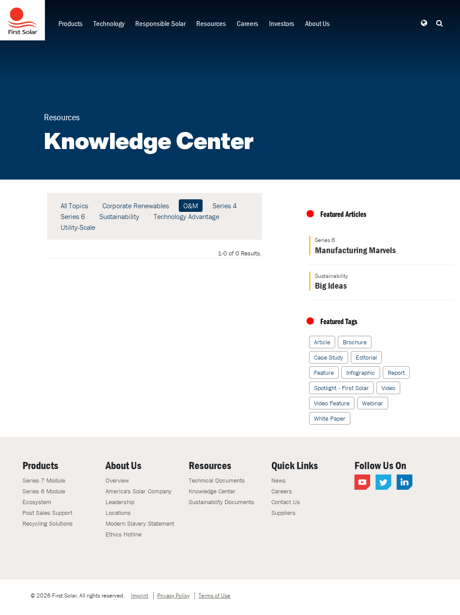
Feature (324, 373)
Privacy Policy (173, 595)
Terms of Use (214, 595)
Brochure (355, 342)
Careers (247, 23)
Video (388, 388)
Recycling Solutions (47, 523)
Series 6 (73, 216)
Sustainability (119, 216)
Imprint (139, 595)
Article (322, 342)
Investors (281, 23)
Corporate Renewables (135, 205)
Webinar (372, 403)
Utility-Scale (78, 227)
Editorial (366, 357)
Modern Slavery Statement (140, 523)
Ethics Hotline (124, 534)
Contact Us (285, 502)
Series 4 (224, 205)
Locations (118, 513)
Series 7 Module (43, 480)
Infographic (360, 373)
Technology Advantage (186, 216)
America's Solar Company (139, 491)
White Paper (329, 418)
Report (396, 373)
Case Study (328, 357)
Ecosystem (36, 502)
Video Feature (331, 403)
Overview (117, 480)
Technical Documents (217, 480)
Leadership (120, 502)
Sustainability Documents (221, 502)
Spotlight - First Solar (341, 388)
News (278, 480)
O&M (190, 205)
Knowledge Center (212, 491)
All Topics (74, 205)
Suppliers (283, 513)
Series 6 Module (43, 491)
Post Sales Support (47, 513)
